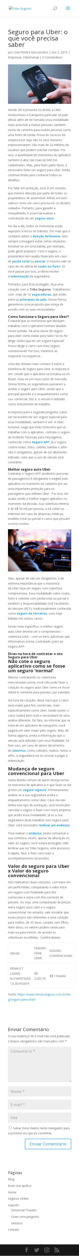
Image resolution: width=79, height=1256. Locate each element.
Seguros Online (18, 1199)
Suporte (13, 1205)
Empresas (14, 57)
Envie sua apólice (19, 1186)
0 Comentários (52, 57)
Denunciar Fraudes (24, 1210)
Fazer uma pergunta (25, 1217)
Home (12, 1192)
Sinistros (17, 1223)
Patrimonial (31, 57)
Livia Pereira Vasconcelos (30, 52)
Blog (11, 1179)
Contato (13, 1230)
